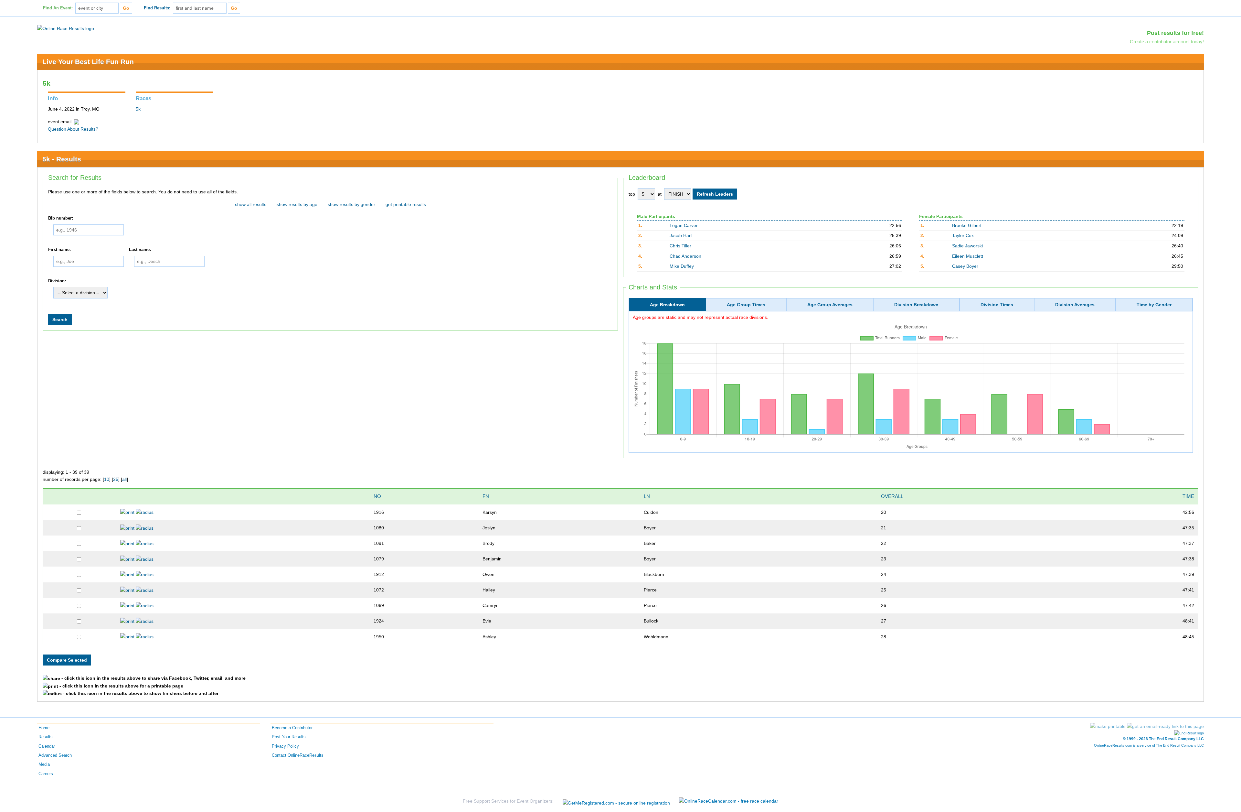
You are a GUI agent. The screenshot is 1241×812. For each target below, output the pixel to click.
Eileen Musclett (967, 256)
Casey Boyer (965, 266)
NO (377, 496)
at (660, 194)
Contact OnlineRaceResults (298, 755)
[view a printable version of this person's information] (127, 512)
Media (44, 764)
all (124, 479)
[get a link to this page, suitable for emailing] (1165, 726)
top (632, 194)
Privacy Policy (285, 746)
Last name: (140, 249)
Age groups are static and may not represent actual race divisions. (700, 317)
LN (647, 496)
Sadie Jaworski (967, 245)
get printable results (406, 204)
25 (115, 479)
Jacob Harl (681, 235)
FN (486, 496)
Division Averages (1075, 304)
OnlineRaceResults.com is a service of (1149, 745)
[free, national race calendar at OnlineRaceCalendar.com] (728, 801)
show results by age (297, 204)
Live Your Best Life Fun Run (88, 61)
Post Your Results (289, 737)
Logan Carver (684, 225)
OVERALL (892, 496)
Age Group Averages (830, 304)
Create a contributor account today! (1167, 41)
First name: (59, 249)
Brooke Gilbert (966, 225)
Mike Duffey (682, 266)
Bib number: (60, 218)
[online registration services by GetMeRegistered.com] (616, 801)
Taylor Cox (963, 235)
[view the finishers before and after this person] (145, 512)
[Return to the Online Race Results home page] (65, 28)
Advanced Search (55, 755)
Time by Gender (1154, 304)
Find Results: (157, 8)
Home (43, 728)
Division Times (997, 304)
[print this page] (1108, 726)
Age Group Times (746, 304)
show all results (250, 204)
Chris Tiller (680, 245)
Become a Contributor (292, 728)
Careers (45, 774)
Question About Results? (73, 129)
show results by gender (351, 204)
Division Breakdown (916, 304)
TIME (1188, 496)
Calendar (46, 746)
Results (45, 737)
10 (106, 479)
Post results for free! (1175, 33)
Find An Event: (58, 8)
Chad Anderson (685, 256)
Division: (57, 281)
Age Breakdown (667, 304)
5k (138, 109)
